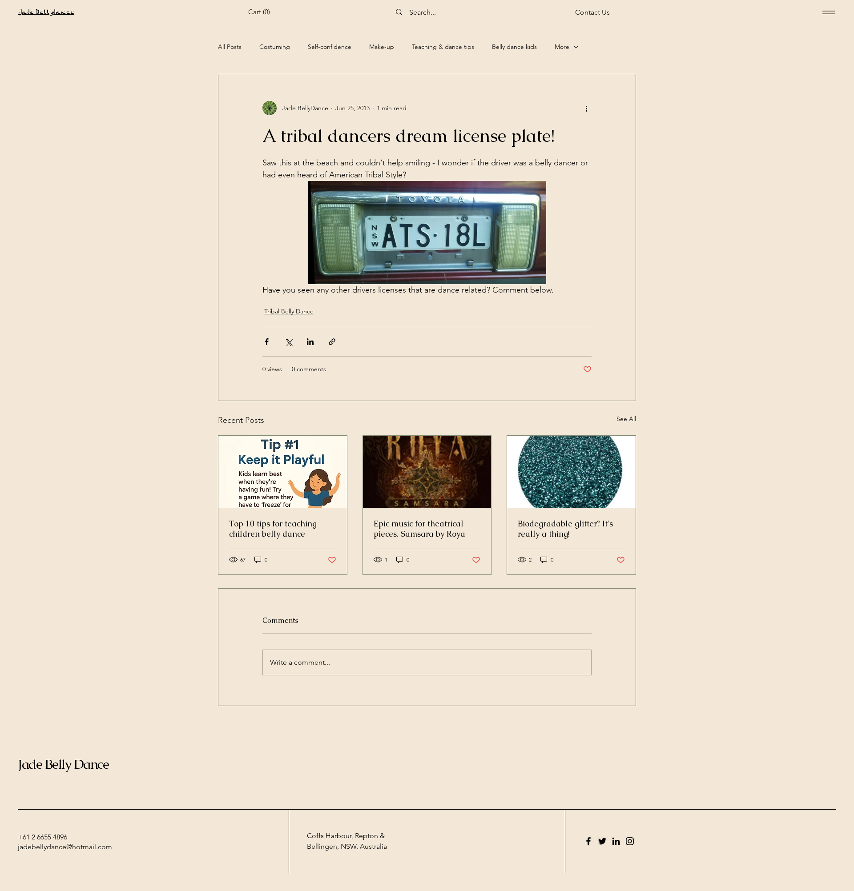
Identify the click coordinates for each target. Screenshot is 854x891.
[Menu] (829, 12)
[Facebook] (588, 841)
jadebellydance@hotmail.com (65, 847)
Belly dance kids (514, 47)
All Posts (230, 47)
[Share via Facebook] (266, 341)
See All (626, 419)
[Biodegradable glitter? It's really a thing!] (571, 472)
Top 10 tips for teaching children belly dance (273, 528)
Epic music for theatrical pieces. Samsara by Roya (419, 528)
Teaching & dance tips (443, 47)
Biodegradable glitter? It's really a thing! (565, 528)
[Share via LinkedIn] (310, 341)
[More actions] (586, 108)
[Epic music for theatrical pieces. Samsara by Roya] (427, 472)
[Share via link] (332, 341)
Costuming (274, 47)
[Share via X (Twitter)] (288, 341)
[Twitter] (602, 841)
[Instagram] (629, 841)
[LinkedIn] (616, 841)
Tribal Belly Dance (289, 311)
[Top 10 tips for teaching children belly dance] (282, 472)
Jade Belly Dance (63, 764)
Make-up (381, 47)
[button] (261, 12)
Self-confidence (329, 47)
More (562, 47)
